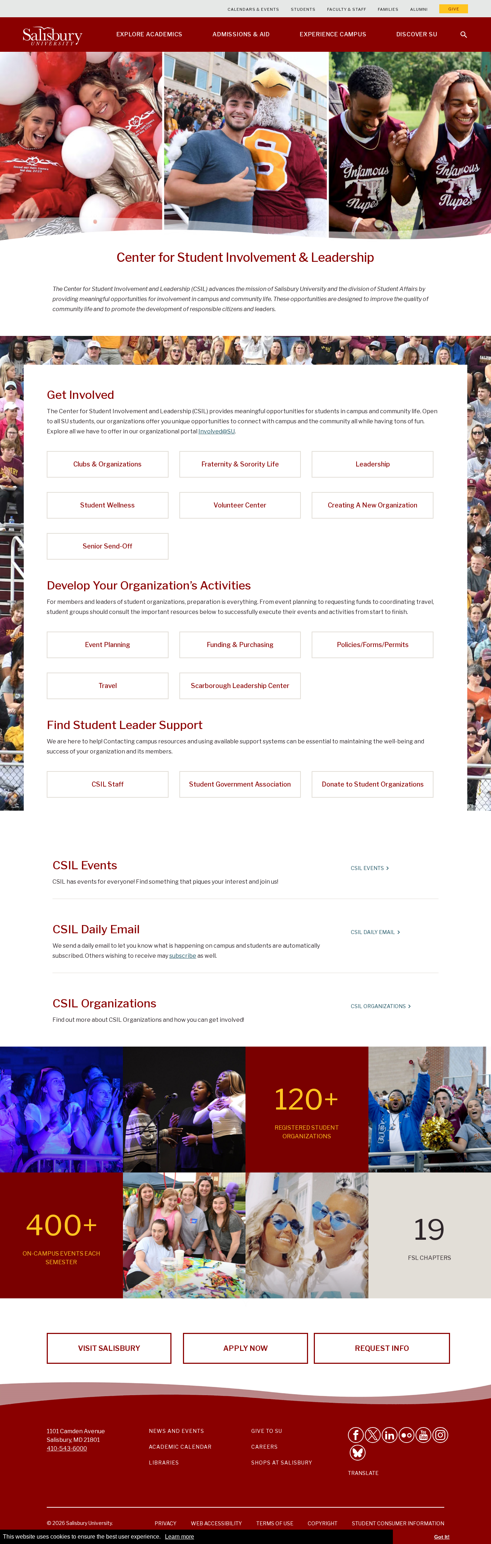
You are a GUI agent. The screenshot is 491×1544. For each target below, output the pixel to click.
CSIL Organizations (378, 1006)
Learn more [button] (179, 1537)
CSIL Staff (108, 784)
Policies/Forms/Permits (373, 644)
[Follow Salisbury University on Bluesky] (358, 1453)
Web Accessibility (216, 1523)
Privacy (165, 1523)
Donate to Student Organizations (373, 784)
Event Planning (107, 644)
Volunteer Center (240, 505)
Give (453, 9)
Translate (363, 1473)
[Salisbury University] (52, 34)
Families (388, 9)
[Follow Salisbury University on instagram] (440, 1435)
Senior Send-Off (107, 546)
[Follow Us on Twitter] (373, 1435)
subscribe (182, 955)
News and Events (176, 1431)
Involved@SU (216, 431)
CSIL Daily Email (373, 932)
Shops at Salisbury (281, 1462)
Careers (264, 1447)
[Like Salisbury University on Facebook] (356, 1435)
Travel (107, 685)
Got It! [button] (442, 1537)
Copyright (323, 1523)
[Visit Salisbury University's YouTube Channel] (423, 1435)
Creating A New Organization (372, 505)
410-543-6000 (67, 1448)
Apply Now (245, 1348)
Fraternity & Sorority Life (240, 464)
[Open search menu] (459, 30)
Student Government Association (240, 784)
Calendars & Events (253, 9)
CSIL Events (367, 868)
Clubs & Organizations (107, 464)
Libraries (164, 1462)
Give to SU (266, 1431)
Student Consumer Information (398, 1523)
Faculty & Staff (346, 9)
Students (303, 9)
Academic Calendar (180, 1447)
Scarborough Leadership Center (240, 685)
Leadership (372, 464)
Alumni (419, 9)
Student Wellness (107, 505)
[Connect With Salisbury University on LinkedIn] (390, 1435)
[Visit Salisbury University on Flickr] (406, 1435)
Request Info (382, 1348)
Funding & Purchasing (240, 644)
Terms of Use (274, 1523)
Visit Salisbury (109, 1348)
